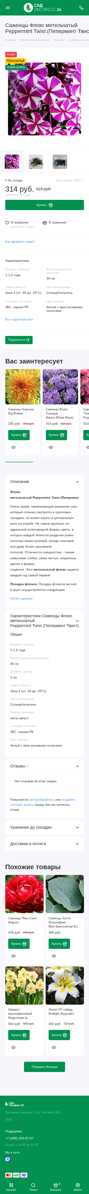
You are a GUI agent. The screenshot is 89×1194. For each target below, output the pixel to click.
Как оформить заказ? (20, 241)
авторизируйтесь (41, 799)
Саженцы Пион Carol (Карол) (22, 920)
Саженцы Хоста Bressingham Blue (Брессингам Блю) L (65, 923)
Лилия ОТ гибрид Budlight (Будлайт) (61, 1011)
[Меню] (8, 7)
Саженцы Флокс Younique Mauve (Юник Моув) (59, 413)
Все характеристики (19, 319)
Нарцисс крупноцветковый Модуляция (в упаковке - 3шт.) (20, 1014)
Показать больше (45, 1067)
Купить (16, 435)
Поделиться (16, 339)
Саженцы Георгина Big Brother (21, 411)
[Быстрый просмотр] (13, 447)
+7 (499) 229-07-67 (19, 1138)
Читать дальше (21, 598)
